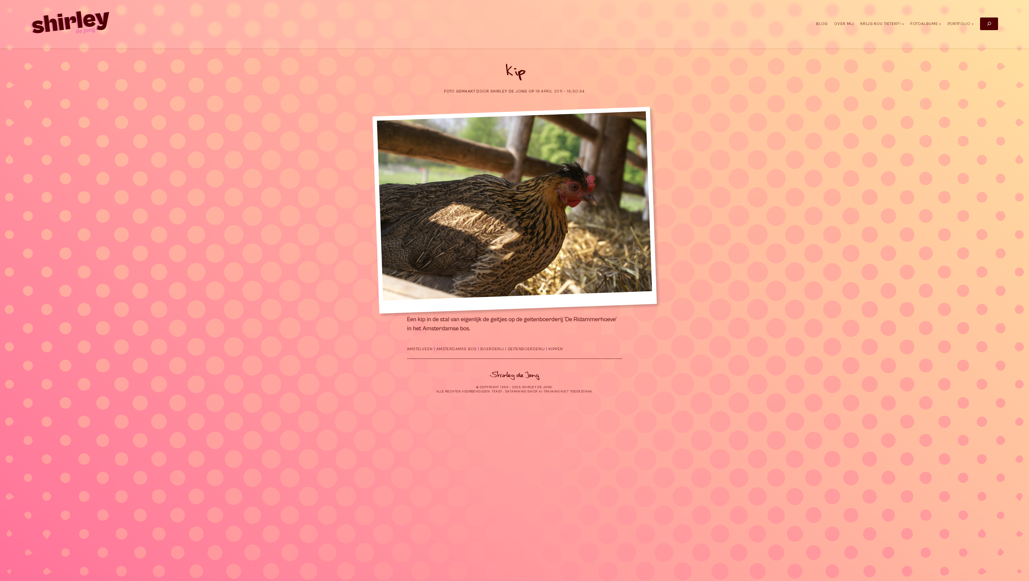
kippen (556, 349)
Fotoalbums (924, 24)
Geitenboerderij (526, 349)
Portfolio (959, 24)
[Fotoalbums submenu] (940, 24)
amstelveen (420, 349)
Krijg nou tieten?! (880, 24)
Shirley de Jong (514, 375)
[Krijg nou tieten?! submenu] (903, 24)
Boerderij (492, 349)
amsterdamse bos (456, 349)
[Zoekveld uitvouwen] (989, 23)
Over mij (844, 24)
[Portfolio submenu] (972, 24)
